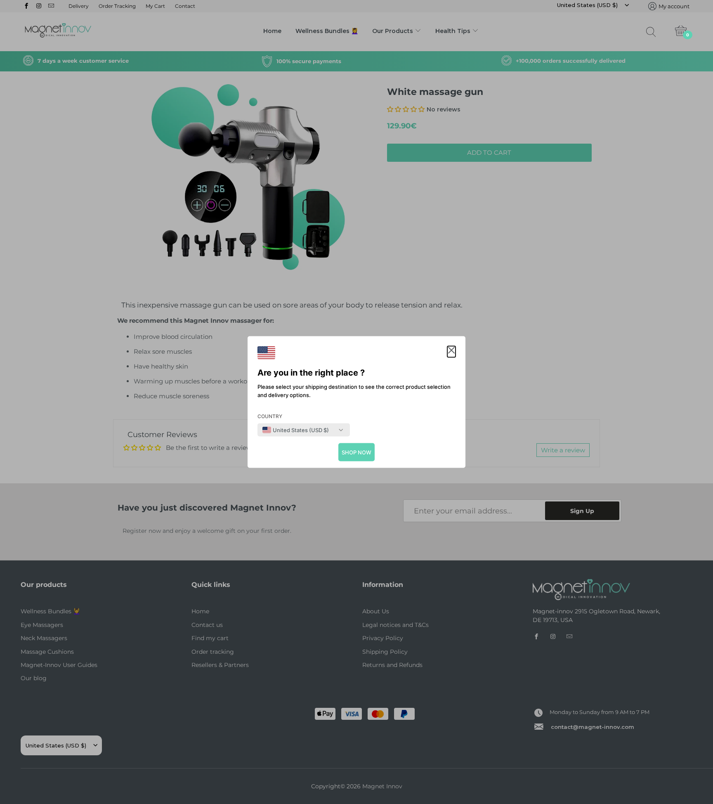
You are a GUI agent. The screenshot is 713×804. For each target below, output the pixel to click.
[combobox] (295, 430)
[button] (451, 351)
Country (269, 416)
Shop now (356, 452)
